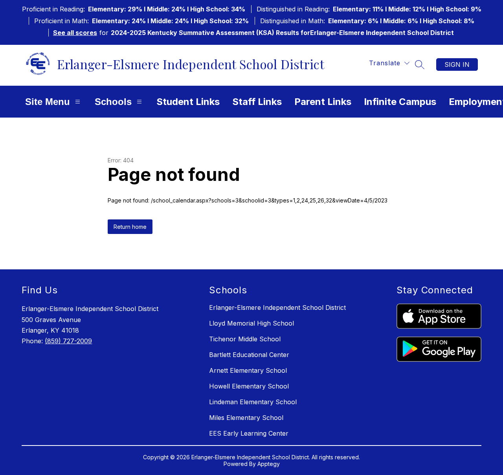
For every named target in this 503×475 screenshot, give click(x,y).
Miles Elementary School (246, 418)
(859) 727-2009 (68, 341)
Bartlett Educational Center (249, 355)
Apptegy (268, 463)
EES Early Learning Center (248, 433)
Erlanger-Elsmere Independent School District (277, 307)
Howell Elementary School (249, 386)
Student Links (188, 101)
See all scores (75, 33)
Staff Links (257, 101)
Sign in (457, 64)
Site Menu (47, 101)
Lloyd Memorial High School (251, 323)
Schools (113, 101)
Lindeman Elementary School (253, 402)
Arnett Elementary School (248, 370)
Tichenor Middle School (245, 339)
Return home (130, 226)
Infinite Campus (400, 101)
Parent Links (322, 101)
